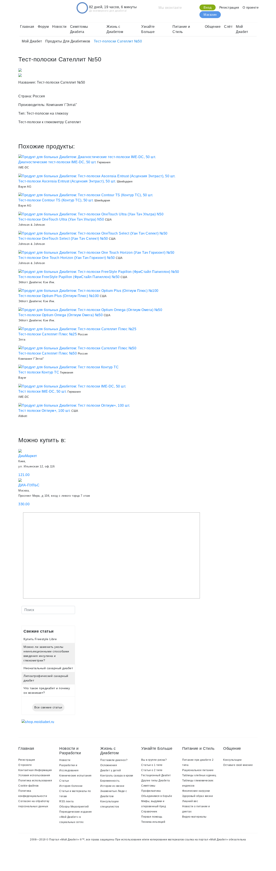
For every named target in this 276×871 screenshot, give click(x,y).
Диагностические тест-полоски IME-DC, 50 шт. (57, 162)
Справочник (149, 811)
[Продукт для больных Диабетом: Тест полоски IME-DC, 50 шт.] (72, 386)
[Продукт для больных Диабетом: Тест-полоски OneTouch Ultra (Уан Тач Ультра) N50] (90, 214)
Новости (59, 26)
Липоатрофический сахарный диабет (46, 678)
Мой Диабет (242, 29)
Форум (43, 26)
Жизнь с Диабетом (115, 29)
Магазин (210, 14)
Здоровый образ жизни (197, 796)
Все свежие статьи (48, 707)
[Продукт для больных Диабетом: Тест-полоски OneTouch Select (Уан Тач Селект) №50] (93, 233)
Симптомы (148, 785)
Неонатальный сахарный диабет (48, 668)
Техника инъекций (153, 821)
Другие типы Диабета (155, 780)
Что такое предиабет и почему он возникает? (47, 690)
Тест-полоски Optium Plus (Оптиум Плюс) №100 (58, 296)
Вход (208, 7)
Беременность (109, 780)
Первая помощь (151, 816)
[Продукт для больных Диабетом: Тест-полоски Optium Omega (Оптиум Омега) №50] (90, 309)
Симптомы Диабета (79, 29)
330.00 (24, 504)
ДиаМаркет (27, 456)
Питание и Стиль (181, 29)
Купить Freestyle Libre (40, 639)
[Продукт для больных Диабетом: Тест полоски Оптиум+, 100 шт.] (74, 405)
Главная (27, 26)
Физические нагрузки (196, 790)
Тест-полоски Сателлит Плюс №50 (47, 353)
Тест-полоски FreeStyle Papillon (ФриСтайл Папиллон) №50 (69, 277)
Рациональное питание (197, 770)
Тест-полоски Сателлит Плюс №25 (47, 334)
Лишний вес (190, 801)
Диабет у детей (110, 770)
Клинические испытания (75, 775)
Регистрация (229, 7)
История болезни (71, 785)
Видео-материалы (194, 816)
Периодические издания (75, 811)
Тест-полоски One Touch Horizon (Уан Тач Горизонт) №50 (66, 258)
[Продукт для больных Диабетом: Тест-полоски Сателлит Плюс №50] (77, 348)
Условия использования (34, 775)
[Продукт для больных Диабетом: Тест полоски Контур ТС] (68, 367)
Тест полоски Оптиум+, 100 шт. (44, 410)
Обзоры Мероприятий (74, 806)
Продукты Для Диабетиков (67, 41)
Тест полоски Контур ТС (38, 372)
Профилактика (151, 790)
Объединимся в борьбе (156, 796)
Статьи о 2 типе (152, 770)
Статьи (64, 780)
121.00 (24, 475)
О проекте (251, 7)
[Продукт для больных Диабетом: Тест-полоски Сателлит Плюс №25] (77, 329)
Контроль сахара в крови (116, 775)
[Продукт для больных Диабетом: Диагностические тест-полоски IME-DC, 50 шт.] (87, 157)
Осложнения (108, 765)
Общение (213, 26)
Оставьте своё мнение (238, 765)
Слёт (228, 26)
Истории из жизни (112, 785)
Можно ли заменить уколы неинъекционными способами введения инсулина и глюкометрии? (46, 653)
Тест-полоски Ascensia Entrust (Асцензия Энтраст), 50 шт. (67, 181)
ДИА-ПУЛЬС (29, 485)
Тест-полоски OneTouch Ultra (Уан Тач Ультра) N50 (61, 219)
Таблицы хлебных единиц (199, 775)
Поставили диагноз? (113, 760)
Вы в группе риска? (154, 759)
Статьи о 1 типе (152, 765)
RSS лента (66, 801)
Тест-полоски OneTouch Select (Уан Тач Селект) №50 (63, 238)
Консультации (232, 759)
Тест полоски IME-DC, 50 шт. (42, 391)
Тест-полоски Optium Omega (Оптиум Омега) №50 (60, 315)
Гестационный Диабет (156, 775)
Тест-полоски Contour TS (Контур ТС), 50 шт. (56, 200)
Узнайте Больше (148, 29)
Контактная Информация (35, 770)
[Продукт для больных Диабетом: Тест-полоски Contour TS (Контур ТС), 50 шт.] (85, 195)
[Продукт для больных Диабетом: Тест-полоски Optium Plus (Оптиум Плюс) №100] (88, 290)
